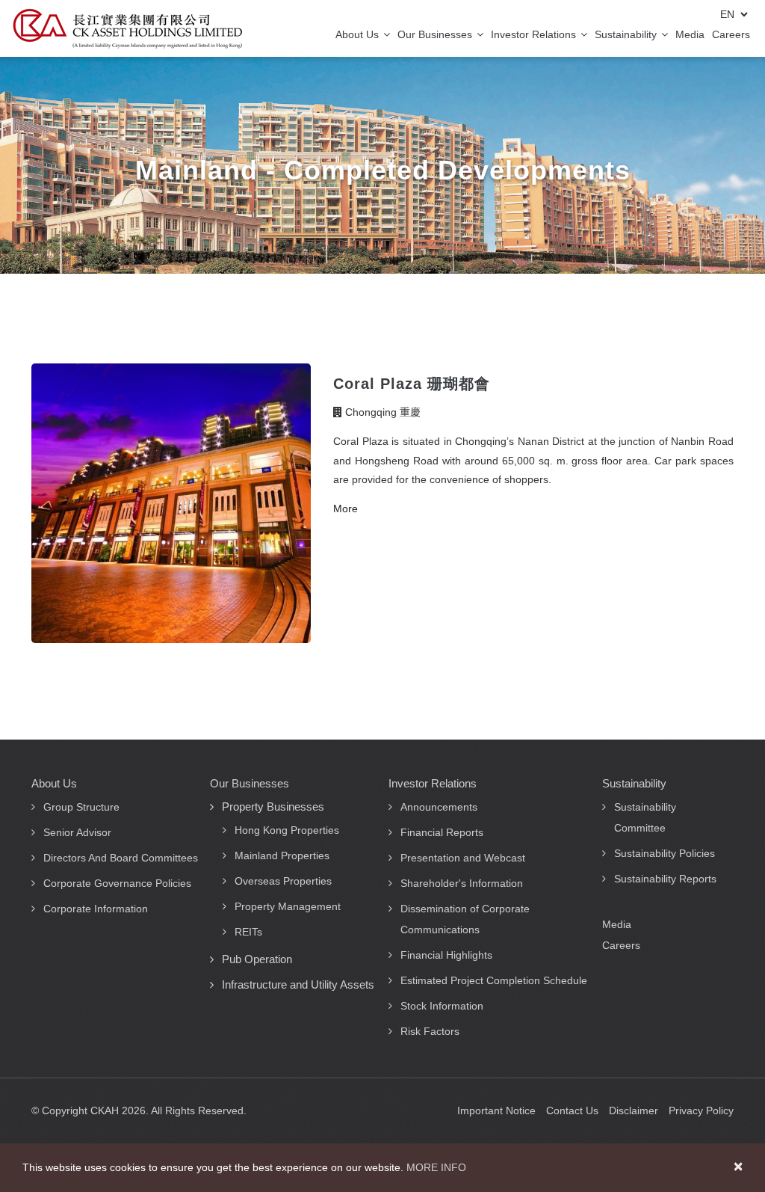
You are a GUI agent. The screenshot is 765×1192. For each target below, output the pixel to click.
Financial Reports (441, 832)
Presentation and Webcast (462, 858)
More (345, 508)
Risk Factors (429, 1031)
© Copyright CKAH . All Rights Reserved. (139, 1110)
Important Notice (496, 1110)
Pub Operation (257, 959)
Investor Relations (535, 34)
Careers (731, 34)
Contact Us (572, 1110)
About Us (358, 34)
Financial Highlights (446, 955)
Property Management (288, 906)
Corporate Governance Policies (117, 883)
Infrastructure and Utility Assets (298, 984)
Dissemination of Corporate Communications (465, 919)
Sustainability (627, 34)
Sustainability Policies (664, 853)
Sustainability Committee (645, 817)
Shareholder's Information (461, 883)
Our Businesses (436, 34)
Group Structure (81, 807)
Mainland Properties (282, 855)
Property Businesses (273, 806)
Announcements (438, 807)
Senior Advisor (77, 832)
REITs (248, 932)
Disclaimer (633, 1110)
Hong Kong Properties (287, 830)
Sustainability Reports (665, 879)
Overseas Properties (283, 881)
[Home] (127, 28)
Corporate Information (95, 909)
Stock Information (441, 1006)
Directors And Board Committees (120, 858)
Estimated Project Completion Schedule (493, 980)
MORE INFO (436, 1167)
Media (689, 34)
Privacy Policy (701, 1110)
